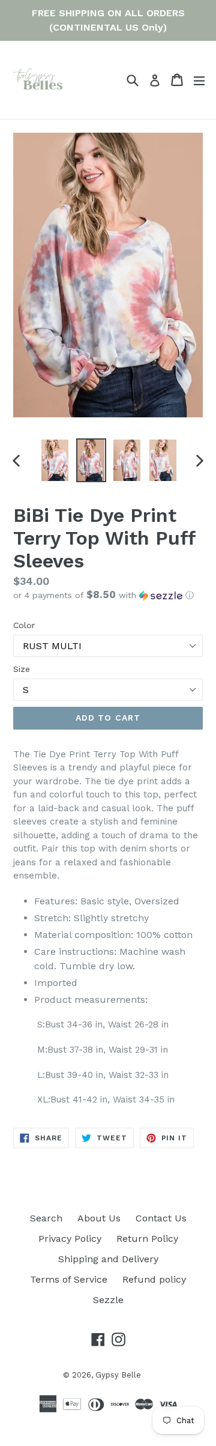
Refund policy (154, 1279)
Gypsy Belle (118, 1374)
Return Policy (147, 1238)
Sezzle (108, 1299)
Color (24, 625)
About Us (99, 1218)
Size (21, 669)
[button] (108, 595)
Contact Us (161, 1218)
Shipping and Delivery (108, 1259)
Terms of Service (68, 1279)
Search (46, 1218)
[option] (55, 460)
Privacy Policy (69, 1238)
